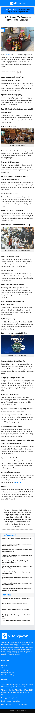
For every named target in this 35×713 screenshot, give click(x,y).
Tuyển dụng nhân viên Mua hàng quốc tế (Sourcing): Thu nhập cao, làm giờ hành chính (16, 589)
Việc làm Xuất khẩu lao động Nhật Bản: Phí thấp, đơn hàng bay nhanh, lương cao (17, 583)
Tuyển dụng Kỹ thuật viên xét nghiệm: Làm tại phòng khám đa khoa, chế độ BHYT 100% (17, 544)
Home (6, 9)
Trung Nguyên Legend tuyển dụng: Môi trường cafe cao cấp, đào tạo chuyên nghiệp (16, 561)
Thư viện (4, 668)
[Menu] (2, 3)
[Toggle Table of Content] (18, 72)
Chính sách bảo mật (7, 672)
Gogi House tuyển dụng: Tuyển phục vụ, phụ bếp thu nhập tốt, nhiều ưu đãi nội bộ (17, 550)
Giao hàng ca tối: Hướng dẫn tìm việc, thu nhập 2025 (15, 609)
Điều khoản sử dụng (7, 675)
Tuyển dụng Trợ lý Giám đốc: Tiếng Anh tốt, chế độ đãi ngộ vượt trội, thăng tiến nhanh (17, 556)
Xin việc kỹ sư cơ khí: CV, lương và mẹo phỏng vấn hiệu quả (16, 615)
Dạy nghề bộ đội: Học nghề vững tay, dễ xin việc (14, 603)
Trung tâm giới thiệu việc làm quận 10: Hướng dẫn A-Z (16, 620)
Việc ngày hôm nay (15, 698)
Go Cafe (7, 55)
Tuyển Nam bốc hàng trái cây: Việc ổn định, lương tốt (15, 598)
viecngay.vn (17, 482)
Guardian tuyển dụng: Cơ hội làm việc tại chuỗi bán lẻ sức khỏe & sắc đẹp (17, 578)
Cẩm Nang (12, 9)
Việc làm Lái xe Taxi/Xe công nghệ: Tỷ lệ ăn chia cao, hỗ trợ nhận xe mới (16, 539)
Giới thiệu (4, 665)
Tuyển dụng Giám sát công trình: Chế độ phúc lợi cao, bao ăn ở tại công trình (17, 572)
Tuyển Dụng (5, 670)
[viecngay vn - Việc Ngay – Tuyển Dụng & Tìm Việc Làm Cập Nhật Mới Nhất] (17, 3)
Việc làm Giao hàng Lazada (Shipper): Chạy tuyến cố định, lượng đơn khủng (17, 567)
